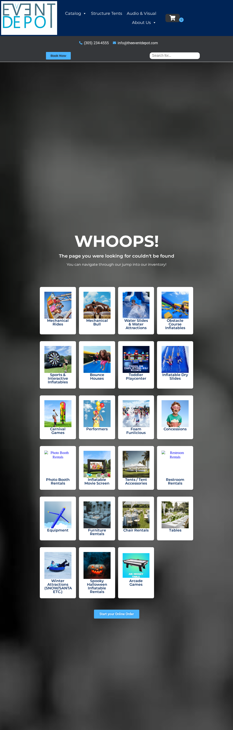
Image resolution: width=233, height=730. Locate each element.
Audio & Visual (141, 13)
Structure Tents (106, 13)
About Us (141, 22)
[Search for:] (175, 55)
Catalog (73, 13)
